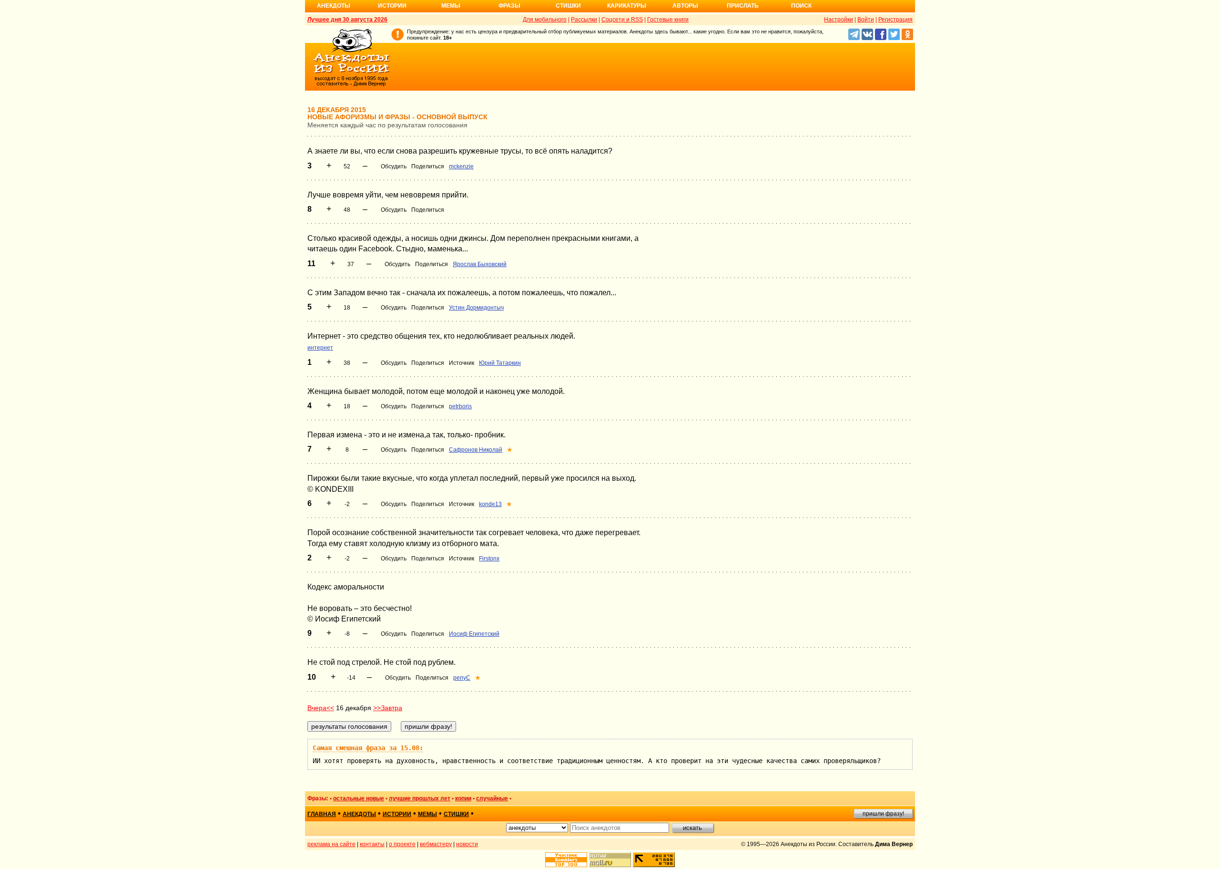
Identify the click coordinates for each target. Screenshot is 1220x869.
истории (397, 814)
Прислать (743, 5)
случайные (492, 798)
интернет (320, 347)
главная (321, 814)
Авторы (685, 5)
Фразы (509, 5)
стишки (456, 814)
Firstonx (489, 558)
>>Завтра (387, 708)
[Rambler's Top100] (566, 859)
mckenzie (461, 166)
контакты (372, 844)
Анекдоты (333, 5)
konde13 (490, 504)
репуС (461, 677)
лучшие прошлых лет (419, 798)
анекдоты (359, 814)
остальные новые (358, 798)
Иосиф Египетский (474, 634)
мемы (427, 814)
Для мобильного (545, 19)
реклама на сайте (331, 844)
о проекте (402, 844)
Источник (461, 363)
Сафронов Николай (475, 449)
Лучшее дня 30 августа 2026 (347, 19)
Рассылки (584, 19)
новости (467, 844)
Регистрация (895, 19)
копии (463, 798)
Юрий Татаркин (500, 363)
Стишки (568, 5)
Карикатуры (626, 5)
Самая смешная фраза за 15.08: (368, 748)
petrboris (460, 406)
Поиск (801, 5)
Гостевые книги (668, 19)
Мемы (450, 5)
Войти (865, 19)
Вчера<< (320, 708)
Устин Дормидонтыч (476, 307)
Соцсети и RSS (622, 19)
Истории (392, 5)
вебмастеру (436, 844)
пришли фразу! (883, 813)
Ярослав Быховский (480, 264)
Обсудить (394, 166)
